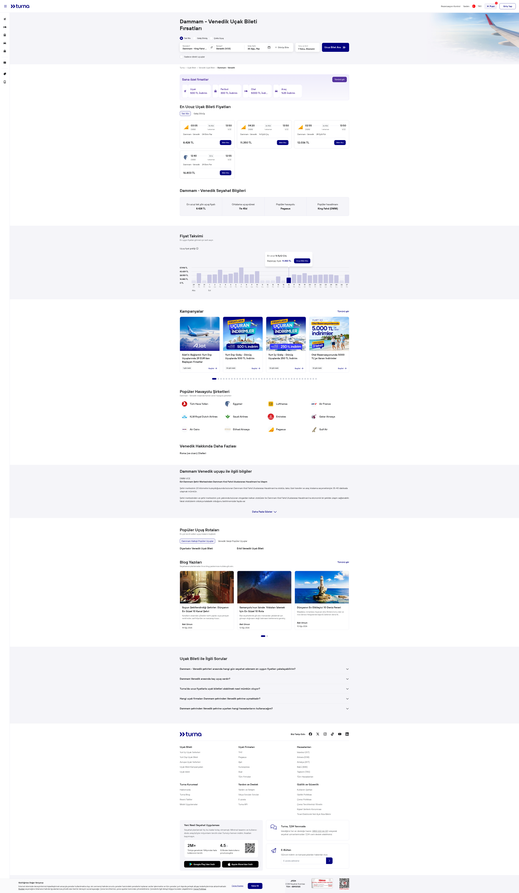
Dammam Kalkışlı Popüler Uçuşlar (197, 541)
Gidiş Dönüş (199, 113)
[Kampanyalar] (5, 74)
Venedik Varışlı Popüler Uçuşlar (232, 541)
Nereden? (186, 46)
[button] (199, 278)
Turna (182, 67)
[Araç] (5, 43)
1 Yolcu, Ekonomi (306, 48)
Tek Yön (185, 113)
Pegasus (285, 208)
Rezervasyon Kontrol (450, 6)
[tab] (185, 38)
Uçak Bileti (191, 67)
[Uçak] (5, 19)
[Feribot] (5, 51)
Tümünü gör (339, 79)
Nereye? (219, 46)
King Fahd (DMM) (328, 208)
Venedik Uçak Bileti (207, 67)
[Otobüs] (5, 35)
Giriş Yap (507, 6)
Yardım (466, 6)
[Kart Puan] (5, 62)
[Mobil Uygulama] (5, 82)
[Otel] (5, 27)
